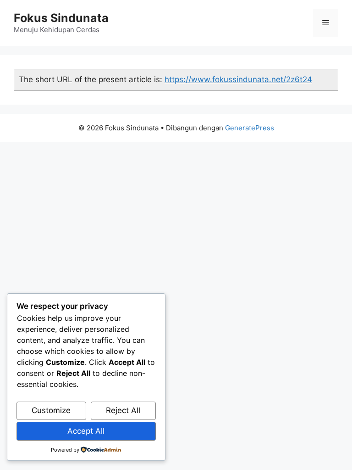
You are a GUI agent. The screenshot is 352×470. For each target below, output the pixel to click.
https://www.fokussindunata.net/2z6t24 (238, 79)
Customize (51, 410)
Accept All (85, 431)
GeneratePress (249, 127)
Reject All (123, 410)
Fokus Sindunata (61, 18)
